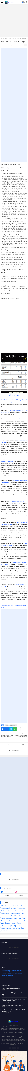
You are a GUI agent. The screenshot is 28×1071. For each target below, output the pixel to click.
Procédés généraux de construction (9, 918)
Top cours (11, 920)
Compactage (8, 905)
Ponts (19, 915)
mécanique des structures (7, 978)
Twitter (11, 729)
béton (19, 923)
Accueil (2, 38)
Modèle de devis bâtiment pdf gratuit (11, 988)
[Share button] (19, 729)
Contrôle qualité (5, 908)
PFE (15, 915)
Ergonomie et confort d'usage (15, 973)
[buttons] (10, 1048)
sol (23, 928)
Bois (2, 905)
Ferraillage (3, 910)
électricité (4, 973)
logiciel (13, 925)
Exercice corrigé (21, 908)
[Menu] (2, 2)
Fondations (10, 910)
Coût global (13, 908)
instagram (22, 891)
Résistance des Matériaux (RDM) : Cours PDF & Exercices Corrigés (13, 1010)
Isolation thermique (15, 913)
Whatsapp (15, 729)
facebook (8, 891)
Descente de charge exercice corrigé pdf (12, 1005)
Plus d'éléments (23, 744)
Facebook (5, 729)
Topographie (19, 920)
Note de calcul (8, 38)
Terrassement (4, 920)
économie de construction (7, 975)
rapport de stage (16, 928)
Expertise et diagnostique (16, 970)
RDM (20, 918)
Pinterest (21, 895)
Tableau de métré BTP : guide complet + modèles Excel (14, 993)
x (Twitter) (7, 895)
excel (7, 725)
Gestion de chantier (19, 910)
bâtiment (14, 923)
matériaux (19, 925)
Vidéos (2, 923)
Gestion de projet (5, 913)
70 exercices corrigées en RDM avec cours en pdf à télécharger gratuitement (14, 1000)
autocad (8, 923)
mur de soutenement (6, 928)
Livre (23, 913)
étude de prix (4, 930)
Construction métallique (18, 905)
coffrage (3, 925)
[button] (23, 2)
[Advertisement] (14, 20)
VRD (24, 920)
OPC (11, 915)
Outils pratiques (5, 970)
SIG (24, 918)
